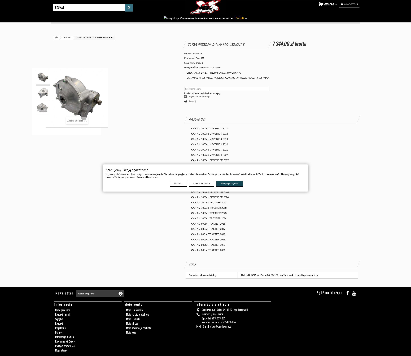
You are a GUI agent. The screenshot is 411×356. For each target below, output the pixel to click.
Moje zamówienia (134, 310)
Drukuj (192, 101)
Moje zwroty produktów (137, 314)
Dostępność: (190, 67)
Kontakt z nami (62, 314)
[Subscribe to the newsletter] (120, 293)
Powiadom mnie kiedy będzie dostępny (202, 93)
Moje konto (134, 304)
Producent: (189, 58)
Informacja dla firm (64, 337)
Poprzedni (43, 79)
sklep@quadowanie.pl (221, 326)
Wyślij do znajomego (199, 96)
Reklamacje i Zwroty (65, 341)
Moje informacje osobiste (138, 328)
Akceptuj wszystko (229, 183)
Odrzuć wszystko (201, 183)
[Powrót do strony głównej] (56, 38)
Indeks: (188, 53)
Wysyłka (59, 319)
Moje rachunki (133, 319)
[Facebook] (347, 293)
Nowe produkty (62, 310)
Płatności (59, 332)
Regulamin (60, 328)
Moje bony (131, 332)
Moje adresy (132, 323)
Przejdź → (241, 18)
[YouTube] (354, 293)
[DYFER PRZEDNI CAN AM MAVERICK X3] (43, 93)
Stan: (186, 63)
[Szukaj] (129, 8)
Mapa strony (61, 350)
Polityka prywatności (65, 346)
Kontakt (59, 323)
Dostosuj (178, 183)
